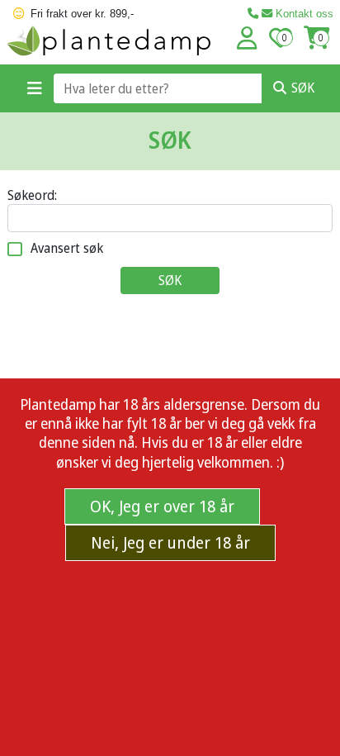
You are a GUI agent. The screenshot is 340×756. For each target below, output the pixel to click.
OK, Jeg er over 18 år (162, 506)
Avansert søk (67, 248)
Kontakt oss (302, 13)
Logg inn (247, 38)
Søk (302, 87)
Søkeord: (32, 195)
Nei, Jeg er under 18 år (170, 542)
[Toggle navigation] (35, 88)
